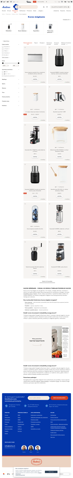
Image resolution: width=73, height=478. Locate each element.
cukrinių (38, 381)
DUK (52, 422)
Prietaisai (7, 422)
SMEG (19, 419)
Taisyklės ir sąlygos (35, 424)
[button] (47, 43)
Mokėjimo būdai (34, 419)
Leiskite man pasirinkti (20, 475)
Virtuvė (6, 415)
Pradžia (6, 431)
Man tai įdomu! (65, 355)
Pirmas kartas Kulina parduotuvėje (59, 419)
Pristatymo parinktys (36, 422)
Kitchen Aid (20, 422)
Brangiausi (42, 42)
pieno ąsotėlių (45, 381)
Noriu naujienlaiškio (59, 397)
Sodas (6, 424)
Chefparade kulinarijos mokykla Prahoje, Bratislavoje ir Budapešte (58, 427)
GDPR (32, 426)
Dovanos (68, 10)
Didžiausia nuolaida (63, 43)
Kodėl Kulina (53, 432)
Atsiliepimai (53, 415)
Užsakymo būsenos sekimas (57, 430)
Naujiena (62, 10)
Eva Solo (20, 431)
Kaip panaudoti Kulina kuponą (58, 434)
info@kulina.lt (10, 446)
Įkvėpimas (56, 10)
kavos (57, 381)
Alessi (19, 417)
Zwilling (19, 426)
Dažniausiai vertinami (49, 43)
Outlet (6, 433)
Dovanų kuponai (54, 417)
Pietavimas (7, 417)
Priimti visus (51, 471)
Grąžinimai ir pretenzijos (36, 415)
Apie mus (53, 437)
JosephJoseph (21, 424)
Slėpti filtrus (6, 41)
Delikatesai (7, 419)
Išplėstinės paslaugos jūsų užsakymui (39, 417)
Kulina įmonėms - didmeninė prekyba (59, 424)
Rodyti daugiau (5, 57)
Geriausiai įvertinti (56, 43)
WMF (19, 415)
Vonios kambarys (9, 426)
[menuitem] (4, 11)
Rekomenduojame (27, 42)
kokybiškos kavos (28, 293)
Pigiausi (36, 42)
